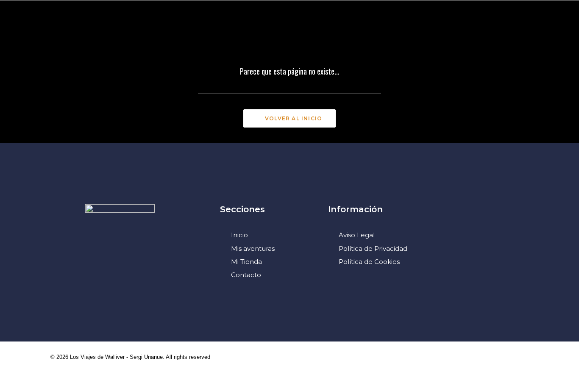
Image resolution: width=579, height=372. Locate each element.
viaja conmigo (366, 31)
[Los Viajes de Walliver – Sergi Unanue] (289, 31)
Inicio (239, 235)
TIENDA (421, 31)
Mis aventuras (253, 248)
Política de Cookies (369, 262)
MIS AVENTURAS (78, 31)
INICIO (26, 31)
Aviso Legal (357, 235)
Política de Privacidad (373, 248)
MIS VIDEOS (140, 31)
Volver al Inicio (293, 118)
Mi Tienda (246, 262)
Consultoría (200, 31)
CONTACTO (468, 31)
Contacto (246, 275)
